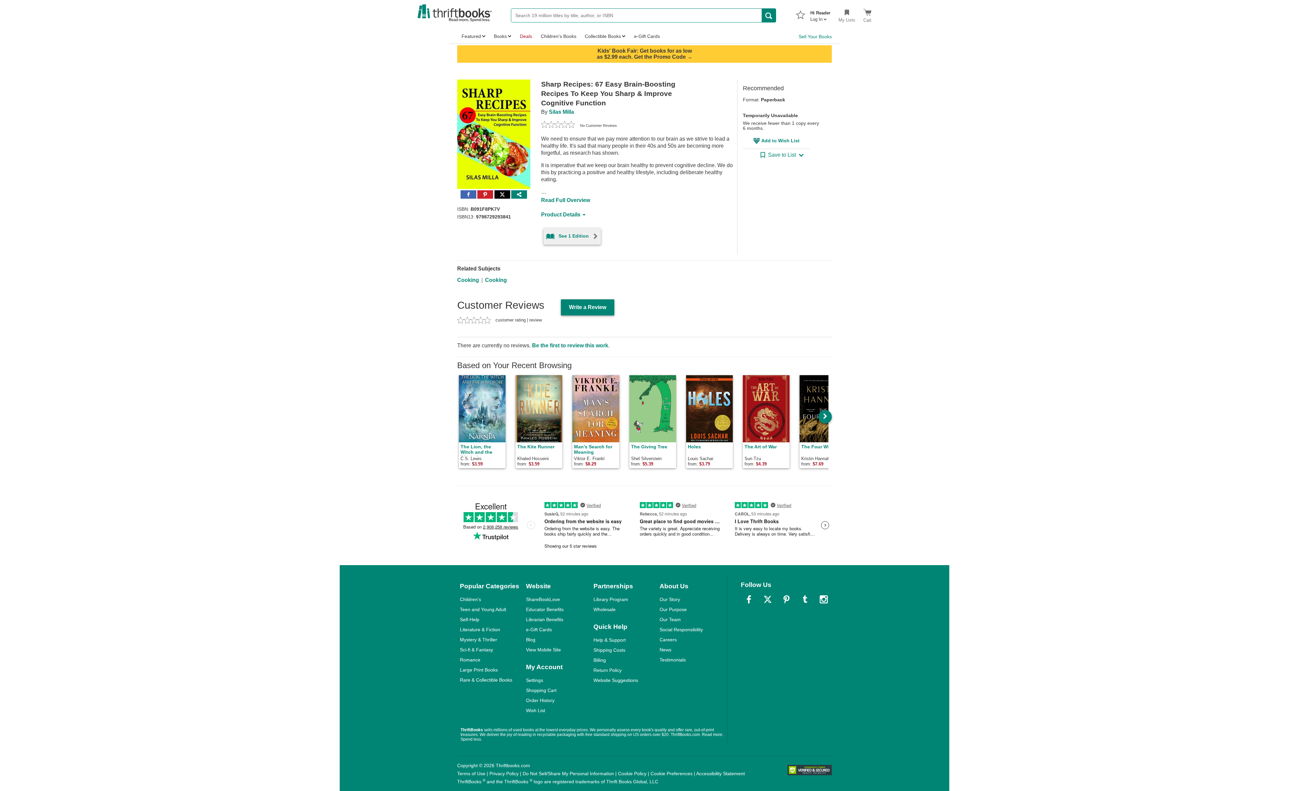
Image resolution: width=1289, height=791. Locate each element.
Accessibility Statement (720, 773)
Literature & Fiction (480, 629)
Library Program (610, 599)
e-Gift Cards (539, 629)
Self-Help (469, 619)
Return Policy (607, 670)
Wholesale (604, 609)
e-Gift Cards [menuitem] (647, 36)
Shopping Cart (541, 690)
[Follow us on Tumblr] (805, 599)
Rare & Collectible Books (486, 680)
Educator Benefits (545, 609)
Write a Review (587, 307)
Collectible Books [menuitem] (603, 36)
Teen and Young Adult (483, 609)
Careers (668, 639)
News (665, 649)
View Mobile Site (543, 649)
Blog (530, 639)
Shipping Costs (609, 650)
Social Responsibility (681, 629)
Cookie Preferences (672, 773)
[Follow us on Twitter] (768, 599)
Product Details (560, 214)
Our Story (670, 599)
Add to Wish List (780, 140)
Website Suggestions (615, 680)
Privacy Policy (504, 773)
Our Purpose (673, 609)
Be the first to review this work (570, 345)
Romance (470, 659)
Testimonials (673, 659)
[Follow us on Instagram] (824, 599)
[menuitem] (820, 14)
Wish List (535, 710)
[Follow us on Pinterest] (786, 599)
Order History (540, 700)
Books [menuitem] (500, 36)
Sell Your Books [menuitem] (815, 36)
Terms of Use (471, 773)
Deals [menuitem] (526, 36)
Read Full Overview (565, 200)
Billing (599, 660)
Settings (534, 680)
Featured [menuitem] (471, 36)
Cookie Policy (632, 773)
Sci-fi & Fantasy (476, 649)
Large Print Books (479, 670)
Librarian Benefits (544, 619)
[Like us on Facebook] (749, 599)
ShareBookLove (543, 599)
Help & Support (609, 640)
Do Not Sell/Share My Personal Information (568, 773)
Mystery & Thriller (478, 639)
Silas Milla (561, 112)
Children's (470, 599)
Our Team (670, 619)
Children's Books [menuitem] (558, 36)
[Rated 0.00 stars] (558, 125)
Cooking (468, 280)
